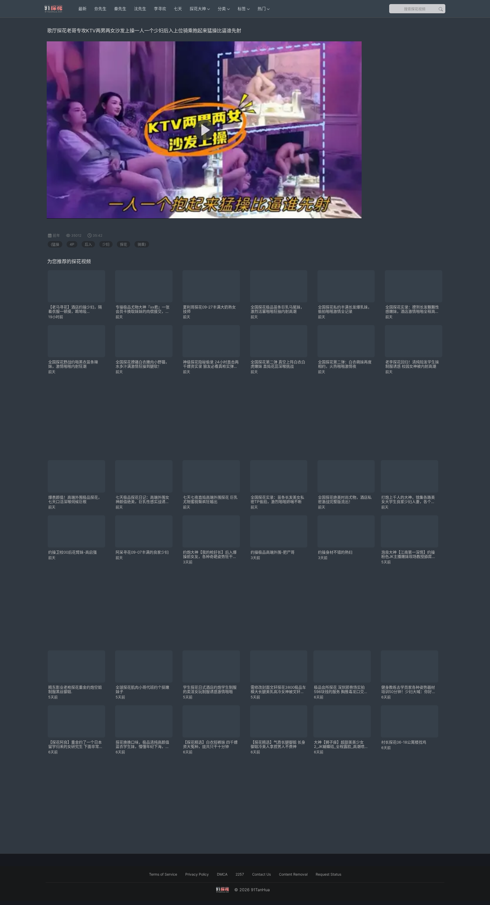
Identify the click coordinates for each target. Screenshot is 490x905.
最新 (82, 8)
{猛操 (55, 244)
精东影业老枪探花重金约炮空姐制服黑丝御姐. (75, 689)
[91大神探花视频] (53, 9)
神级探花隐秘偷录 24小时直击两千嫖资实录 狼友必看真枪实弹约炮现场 (211, 364)
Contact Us (261, 874)
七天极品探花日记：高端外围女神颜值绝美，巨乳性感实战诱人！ (142, 499)
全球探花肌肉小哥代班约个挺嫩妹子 (142, 689)
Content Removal (293, 874)
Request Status (328, 874)
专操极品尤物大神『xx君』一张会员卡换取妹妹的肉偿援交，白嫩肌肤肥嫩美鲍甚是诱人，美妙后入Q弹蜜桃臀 (142, 309)
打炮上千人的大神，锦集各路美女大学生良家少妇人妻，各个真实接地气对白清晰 (408, 499)
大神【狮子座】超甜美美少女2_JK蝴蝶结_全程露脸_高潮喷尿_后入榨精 (342, 744)
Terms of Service (163, 874)
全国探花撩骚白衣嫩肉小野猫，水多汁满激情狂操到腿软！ (142, 364)
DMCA (222, 874)
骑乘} (142, 244)
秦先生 (120, 8)
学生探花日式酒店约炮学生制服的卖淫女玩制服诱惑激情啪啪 (210, 689)
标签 (242, 8)
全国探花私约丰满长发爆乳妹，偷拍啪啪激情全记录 (345, 309)
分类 (222, 8)
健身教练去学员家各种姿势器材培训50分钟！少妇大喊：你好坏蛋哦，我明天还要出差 (408, 689)
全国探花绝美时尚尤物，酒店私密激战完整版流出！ (345, 499)
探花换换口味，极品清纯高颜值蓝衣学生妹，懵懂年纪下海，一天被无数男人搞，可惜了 (142, 744)
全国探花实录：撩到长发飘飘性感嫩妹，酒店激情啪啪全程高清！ (412, 309)
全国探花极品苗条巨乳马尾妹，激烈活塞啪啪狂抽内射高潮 (277, 309)
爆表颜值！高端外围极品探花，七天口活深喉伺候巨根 (75, 499)
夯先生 (100, 8)
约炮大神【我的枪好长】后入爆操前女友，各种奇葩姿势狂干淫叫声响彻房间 (210, 554)
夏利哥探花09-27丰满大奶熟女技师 (209, 309)
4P (72, 244)
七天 (178, 8)
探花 (123, 244)
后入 (88, 244)
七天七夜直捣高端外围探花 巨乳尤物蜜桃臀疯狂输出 (210, 499)
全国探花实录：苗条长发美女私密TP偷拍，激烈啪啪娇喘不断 (277, 499)
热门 (262, 8)
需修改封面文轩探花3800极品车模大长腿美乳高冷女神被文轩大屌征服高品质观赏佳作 (278, 689)
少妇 (105, 244)
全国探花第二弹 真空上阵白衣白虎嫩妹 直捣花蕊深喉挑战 (278, 364)
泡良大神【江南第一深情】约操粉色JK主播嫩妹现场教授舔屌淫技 (408, 554)
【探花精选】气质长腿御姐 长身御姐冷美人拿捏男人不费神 (278, 744)
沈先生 (140, 8)
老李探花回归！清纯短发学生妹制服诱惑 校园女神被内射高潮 (412, 364)
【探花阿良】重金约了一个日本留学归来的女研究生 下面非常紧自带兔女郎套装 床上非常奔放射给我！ (75, 744)
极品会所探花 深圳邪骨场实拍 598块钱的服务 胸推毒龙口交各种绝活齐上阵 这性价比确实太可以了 (341, 689)
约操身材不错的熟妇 (335, 552)
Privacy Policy (197, 874)
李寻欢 (160, 8)
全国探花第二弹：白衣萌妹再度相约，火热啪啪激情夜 (345, 364)
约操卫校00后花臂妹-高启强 (72, 552)
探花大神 (198, 8)
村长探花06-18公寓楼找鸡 (403, 742)
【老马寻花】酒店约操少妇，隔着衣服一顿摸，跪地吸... (75, 309)
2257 (240, 874)
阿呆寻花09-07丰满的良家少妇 (142, 552)
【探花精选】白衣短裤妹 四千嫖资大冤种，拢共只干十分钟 (210, 744)
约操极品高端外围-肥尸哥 (273, 552)
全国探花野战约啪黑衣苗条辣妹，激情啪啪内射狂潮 (73, 364)
